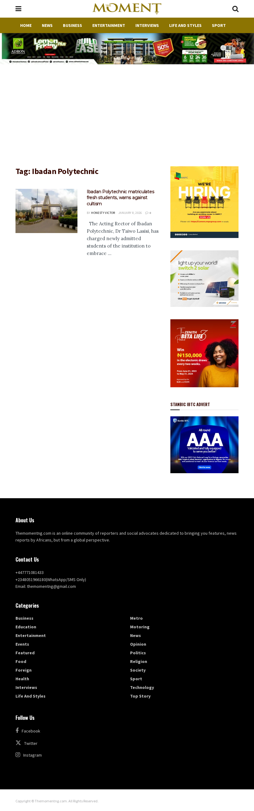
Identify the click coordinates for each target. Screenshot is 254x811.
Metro (136, 618)
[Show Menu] (18, 9)
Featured (25, 653)
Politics (138, 653)
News (47, 25)
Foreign (23, 670)
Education (25, 627)
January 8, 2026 (130, 213)
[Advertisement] (127, 110)
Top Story (140, 696)
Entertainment (108, 25)
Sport (219, 25)
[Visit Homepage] (126, 9)
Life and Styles (185, 25)
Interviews (147, 25)
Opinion (138, 644)
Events (22, 644)
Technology (142, 687)
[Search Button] (235, 9)
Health (22, 678)
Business (72, 25)
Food (20, 661)
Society (138, 670)
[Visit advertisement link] (127, 48)
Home (26, 25)
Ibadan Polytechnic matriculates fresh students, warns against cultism (120, 197)
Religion (138, 661)
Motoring (140, 627)
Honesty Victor (103, 213)
